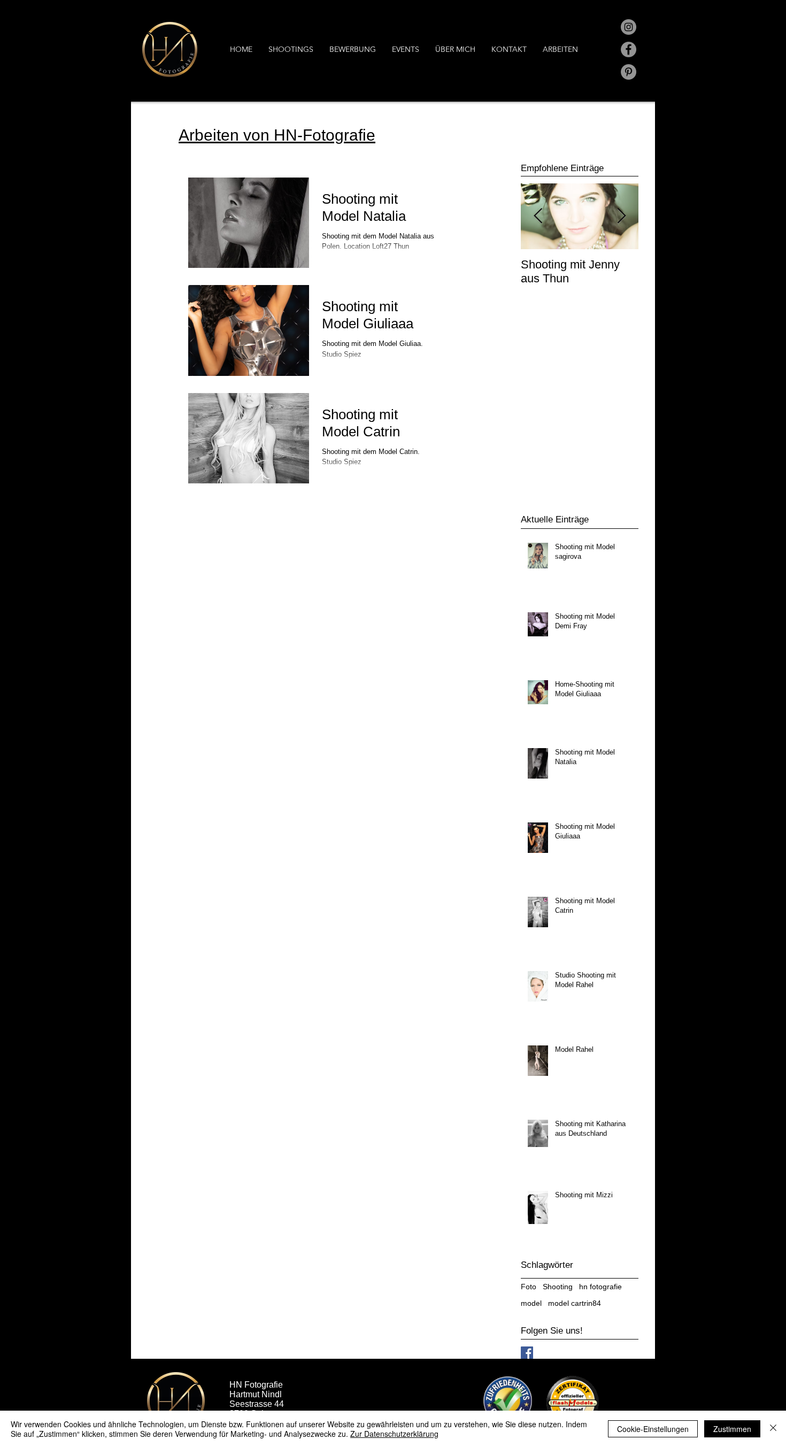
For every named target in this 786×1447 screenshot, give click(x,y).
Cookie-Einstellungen (653, 1428)
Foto (528, 1286)
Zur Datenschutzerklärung (394, 1433)
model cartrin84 (574, 1303)
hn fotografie (600, 1286)
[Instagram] (628, 27)
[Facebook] (628, 49)
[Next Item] (621, 216)
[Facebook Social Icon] (527, 1352)
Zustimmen (732, 1428)
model (531, 1303)
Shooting (558, 1286)
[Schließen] (773, 1428)
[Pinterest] (628, 72)
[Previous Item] (538, 216)
